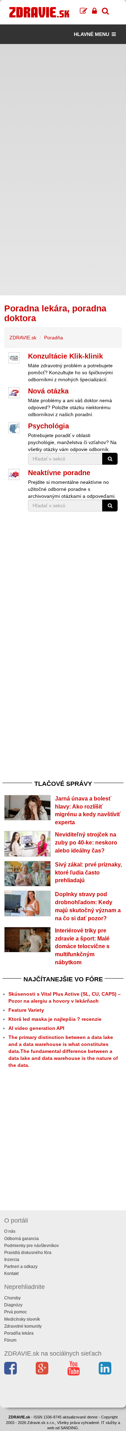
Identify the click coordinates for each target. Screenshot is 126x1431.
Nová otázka (48, 391)
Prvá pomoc (15, 1312)
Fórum (10, 1340)
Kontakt (11, 1273)
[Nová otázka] (14, 392)
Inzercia (11, 1259)
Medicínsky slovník (22, 1319)
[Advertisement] (63, 107)
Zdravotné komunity (23, 1326)
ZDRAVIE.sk (22, 337)
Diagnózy (13, 1305)
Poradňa (53, 337)
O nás (9, 1231)
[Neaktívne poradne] (14, 474)
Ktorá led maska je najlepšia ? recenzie (55, 1019)
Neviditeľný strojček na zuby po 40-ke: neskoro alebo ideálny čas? (86, 843)
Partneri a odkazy (20, 1266)
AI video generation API (36, 1028)
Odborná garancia (21, 1238)
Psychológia (48, 426)
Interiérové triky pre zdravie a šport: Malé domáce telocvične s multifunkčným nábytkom (82, 946)
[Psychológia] (14, 427)
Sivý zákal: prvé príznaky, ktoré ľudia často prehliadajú (88, 873)
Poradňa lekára (19, 1333)
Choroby (12, 1298)
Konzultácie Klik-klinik (65, 356)
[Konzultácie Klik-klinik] (14, 357)
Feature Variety (26, 1010)
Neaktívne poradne (59, 473)
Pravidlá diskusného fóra (27, 1252)
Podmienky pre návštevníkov (31, 1245)
